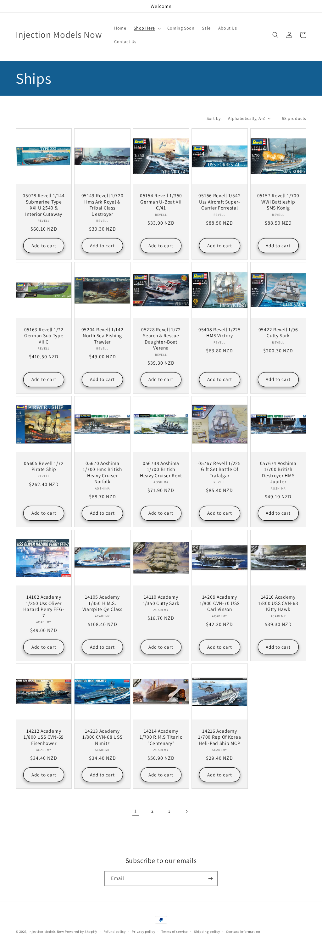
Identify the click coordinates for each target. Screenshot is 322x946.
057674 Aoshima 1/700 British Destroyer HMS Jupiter (278, 472)
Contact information (243, 931)
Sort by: (214, 118)
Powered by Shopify (81, 931)
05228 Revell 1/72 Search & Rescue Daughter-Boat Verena (161, 339)
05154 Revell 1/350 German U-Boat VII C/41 (161, 202)
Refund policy (114, 931)
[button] (146, 28)
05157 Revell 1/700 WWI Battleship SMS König (278, 202)
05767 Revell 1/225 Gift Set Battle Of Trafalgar (219, 469)
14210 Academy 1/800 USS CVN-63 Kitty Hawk (278, 603)
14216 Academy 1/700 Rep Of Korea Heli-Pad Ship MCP (219, 737)
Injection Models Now (46, 931)
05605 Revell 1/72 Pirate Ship (44, 466)
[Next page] (186, 811)
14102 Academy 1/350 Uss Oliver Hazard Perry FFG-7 (43, 606)
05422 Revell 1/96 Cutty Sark (278, 333)
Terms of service (174, 931)
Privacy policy (143, 931)
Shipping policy (207, 931)
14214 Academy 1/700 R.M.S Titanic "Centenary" (161, 737)
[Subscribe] (210, 878)
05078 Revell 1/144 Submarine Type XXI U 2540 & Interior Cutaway (44, 205)
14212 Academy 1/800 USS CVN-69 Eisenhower (44, 737)
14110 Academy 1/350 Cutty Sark (161, 600)
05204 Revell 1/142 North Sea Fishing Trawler (102, 336)
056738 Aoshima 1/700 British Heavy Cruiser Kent (161, 469)
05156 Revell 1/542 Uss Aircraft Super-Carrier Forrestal (219, 202)
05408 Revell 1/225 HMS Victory (219, 333)
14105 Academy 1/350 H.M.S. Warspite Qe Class (102, 603)
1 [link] (135, 811)
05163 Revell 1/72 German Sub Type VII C (44, 336)
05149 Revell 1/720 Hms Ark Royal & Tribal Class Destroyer (102, 205)
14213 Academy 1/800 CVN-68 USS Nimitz (102, 737)
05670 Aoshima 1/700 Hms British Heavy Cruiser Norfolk (102, 472)
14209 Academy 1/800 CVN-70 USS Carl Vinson (220, 603)
